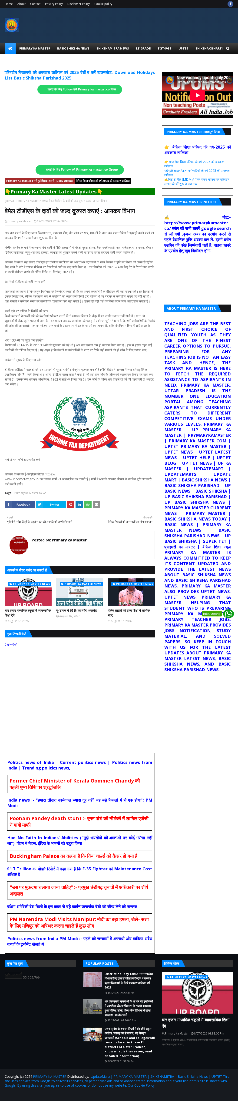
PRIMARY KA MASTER (49, 1076)
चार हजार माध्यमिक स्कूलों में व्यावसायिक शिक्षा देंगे (28, 612)
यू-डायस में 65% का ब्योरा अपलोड (76, 610)
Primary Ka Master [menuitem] (34, 48)
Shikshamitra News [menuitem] (112, 48)
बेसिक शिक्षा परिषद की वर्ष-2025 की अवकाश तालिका (103, 180)
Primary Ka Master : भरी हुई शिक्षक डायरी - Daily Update (39, 180)
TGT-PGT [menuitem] (165, 48)
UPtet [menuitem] (183, 48)
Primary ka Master (20, 221)
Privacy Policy (54, 4)
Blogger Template (59, 1095)
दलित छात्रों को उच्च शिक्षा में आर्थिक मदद (129, 612)
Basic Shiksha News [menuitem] (73, 48)
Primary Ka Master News (31, 201)
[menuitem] (10, 48)
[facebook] (230, 4)
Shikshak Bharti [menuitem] (209, 48)
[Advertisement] (80, 129)
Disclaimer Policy (78, 4)
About (21, 4)
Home (9, 4)
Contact (35, 4)
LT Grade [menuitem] (143, 48)
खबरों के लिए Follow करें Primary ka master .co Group (82, 169)
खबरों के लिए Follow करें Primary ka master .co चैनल (82, 89)
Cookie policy (103, 4)
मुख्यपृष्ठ (9, 201)
